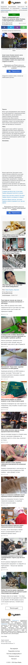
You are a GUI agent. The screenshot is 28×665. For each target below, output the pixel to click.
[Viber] (17, 27)
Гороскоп (16, 289)
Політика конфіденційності (14, 653)
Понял (14, 14)
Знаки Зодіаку (9, 289)
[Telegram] (11, 27)
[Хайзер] (14, 2)
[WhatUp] (23, 27)
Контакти (14, 658)
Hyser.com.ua (15, 620)
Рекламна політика (14, 656)
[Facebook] (4, 27)
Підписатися (16, 71)
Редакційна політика (14, 651)
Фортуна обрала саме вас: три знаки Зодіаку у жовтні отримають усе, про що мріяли (13, 201)
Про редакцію (14, 648)
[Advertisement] (14, 93)
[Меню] (2, 2)
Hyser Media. (18, 662)
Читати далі (14, 608)
